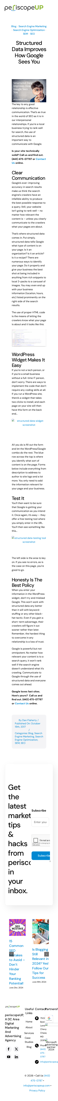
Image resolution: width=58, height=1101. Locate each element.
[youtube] (9, 1057)
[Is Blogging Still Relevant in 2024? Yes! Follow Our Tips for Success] (40, 931)
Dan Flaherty (29, 720)
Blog (13, 26)
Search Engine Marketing (33, 26)
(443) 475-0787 (43, 1053)
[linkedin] (16, 1057)
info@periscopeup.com (36, 1085)
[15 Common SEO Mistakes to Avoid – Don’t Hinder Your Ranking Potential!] (17, 927)
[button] (11, 954)
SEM (25, 33)
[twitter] (16, 1049)
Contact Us (22, 703)
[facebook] (9, 1049)
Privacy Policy (37, 1090)
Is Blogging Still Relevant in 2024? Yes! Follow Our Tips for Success (40, 963)
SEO (32, 33)
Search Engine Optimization (29, 30)
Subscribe (44, 855)
